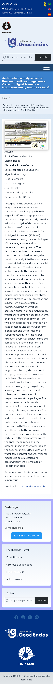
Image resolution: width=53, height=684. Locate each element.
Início (4, 98)
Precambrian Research (32, 486)
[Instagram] (23, 617)
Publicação (11, 486)
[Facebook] (16, 617)
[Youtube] (37, 617)
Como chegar (12, 528)
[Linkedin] (30, 617)
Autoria (9, 151)
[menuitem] (26, 550)
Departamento (13, 197)
